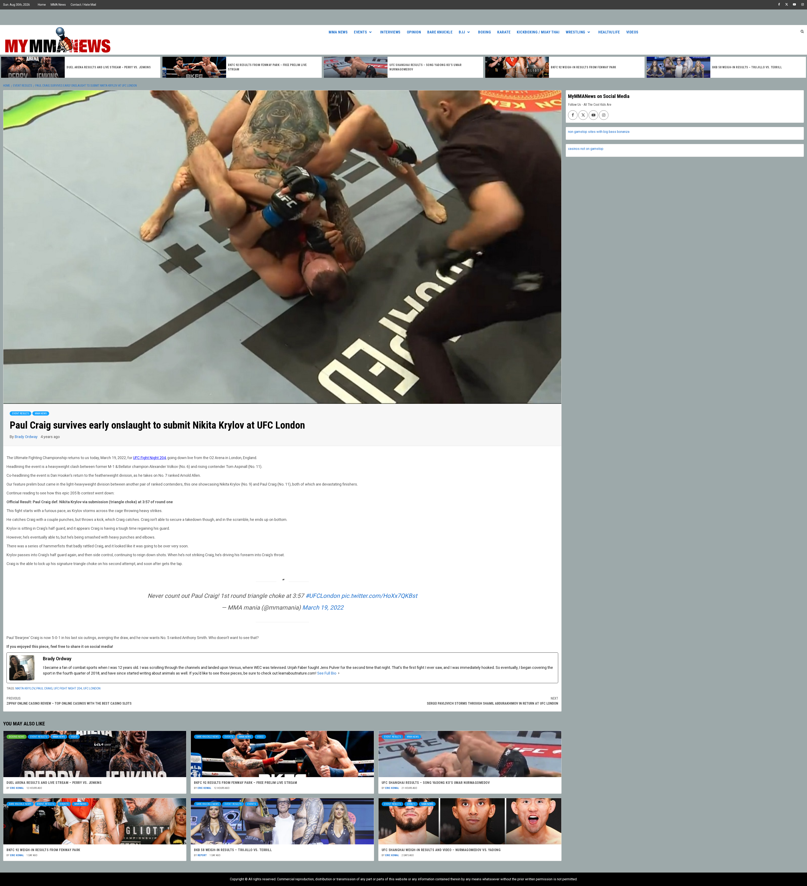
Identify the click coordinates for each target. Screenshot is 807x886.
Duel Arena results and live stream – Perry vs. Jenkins (54, 783)
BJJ (462, 32)
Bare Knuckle (439, 32)
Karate (503, 32)
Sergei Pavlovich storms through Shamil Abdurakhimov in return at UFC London (492, 700)
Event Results (20, 413)
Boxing (484, 32)
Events (360, 32)
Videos (632, 32)
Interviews (390, 32)
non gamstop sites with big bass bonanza (598, 132)
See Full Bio (326, 673)
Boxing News (16, 736)
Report (202, 855)
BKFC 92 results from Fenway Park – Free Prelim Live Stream (245, 783)
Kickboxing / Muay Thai (538, 32)
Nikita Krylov (25, 688)
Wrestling (575, 32)
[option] (80, 67)
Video (74, 736)
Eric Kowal (17, 788)
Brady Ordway (26, 436)
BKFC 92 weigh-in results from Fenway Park (422, 67)
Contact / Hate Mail (83, 4)
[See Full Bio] (338, 673)
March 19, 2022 (322, 607)
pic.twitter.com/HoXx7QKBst (379, 595)
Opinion (414, 32)
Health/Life (609, 32)
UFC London (91, 688)
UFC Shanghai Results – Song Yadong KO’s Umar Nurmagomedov (436, 783)
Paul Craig (44, 688)
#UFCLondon (322, 595)
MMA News (58, 4)
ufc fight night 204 (68, 688)
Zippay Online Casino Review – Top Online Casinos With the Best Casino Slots (69, 700)
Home (42, 4)
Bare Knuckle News (207, 736)
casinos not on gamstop (585, 149)
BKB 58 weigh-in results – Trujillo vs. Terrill (585, 67)
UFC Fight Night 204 (149, 458)
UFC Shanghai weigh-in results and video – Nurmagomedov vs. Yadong (441, 850)
